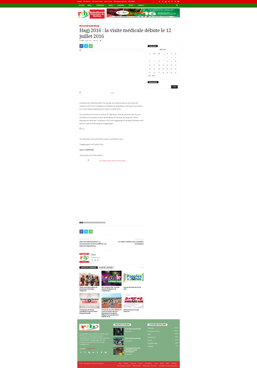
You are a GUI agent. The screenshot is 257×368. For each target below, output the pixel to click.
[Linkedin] (166, 1)
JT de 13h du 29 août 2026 (132, 338)
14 (163, 65)
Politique (79, 1)
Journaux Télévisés (153, 331)
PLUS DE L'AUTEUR (106, 268)
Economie (133, 363)
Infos (89, 5)
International (148, 363)
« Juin (149, 75)
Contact (141, 5)
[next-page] (143, 268)
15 (167, 65)
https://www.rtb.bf (95, 257)
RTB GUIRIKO (131, 1)
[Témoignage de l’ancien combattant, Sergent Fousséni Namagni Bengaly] (89, 300)
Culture (156, 363)
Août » (153, 75)
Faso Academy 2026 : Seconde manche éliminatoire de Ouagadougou (110, 289)
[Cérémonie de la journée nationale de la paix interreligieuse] (118, 351)
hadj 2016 (93, 222)
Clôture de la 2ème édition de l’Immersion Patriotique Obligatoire (88, 289)
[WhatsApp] (91, 46)
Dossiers (120, 5)
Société (96, 25)
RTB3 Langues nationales (120, 1)
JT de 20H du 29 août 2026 (133, 329)
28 (163, 72)
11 (149, 65)
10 (175, 61)
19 (154, 69)
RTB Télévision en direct (124, 365)
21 (163, 69)
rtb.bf (82, 40)
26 (154, 72)
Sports (162, 363)
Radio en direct (108, 1)
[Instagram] (163, 1)
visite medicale (101, 222)
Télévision (100, 5)
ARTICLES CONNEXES (88, 268)
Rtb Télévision (87, 1)
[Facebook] (159, 1)
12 (154, 65)
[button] (177, 5)
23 (171, 69)
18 (149, 69)
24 (175, 69)
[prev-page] (140, 268)
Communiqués (88, 23)
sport (131, 5)
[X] (172, 1)
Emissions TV (152, 337)
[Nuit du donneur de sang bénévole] (134, 300)
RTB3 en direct (137, 365)
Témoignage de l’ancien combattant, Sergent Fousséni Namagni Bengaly (88, 311)
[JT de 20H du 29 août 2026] (118, 331)
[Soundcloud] (169, 1)
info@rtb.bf (90, 348)
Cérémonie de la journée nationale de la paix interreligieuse (132, 349)
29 (167, 72)
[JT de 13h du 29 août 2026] (118, 341)
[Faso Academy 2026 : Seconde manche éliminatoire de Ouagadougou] (111, 278)
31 (175, 72)
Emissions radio (152, 343)
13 (159, 65)
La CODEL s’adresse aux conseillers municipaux (131, 243)
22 (167, 69)
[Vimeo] (175, 1)
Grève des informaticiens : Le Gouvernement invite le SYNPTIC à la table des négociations (92, 244)
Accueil (81, 5)
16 (171, 65)
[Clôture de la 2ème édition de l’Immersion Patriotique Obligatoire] (89, 278)
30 (171, 72)
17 (175, 65)
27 (159, 72)
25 (149, 72)
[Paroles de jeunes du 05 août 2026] (134, 278)
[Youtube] (178, 1)
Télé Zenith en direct (97, 1)
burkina (87, 222)
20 (159, 69)
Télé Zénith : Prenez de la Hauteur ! (168, 365)
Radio (111, 5)
